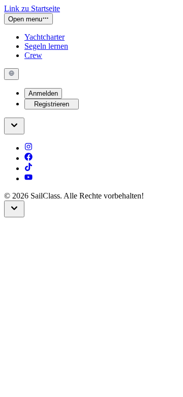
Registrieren (51, 104)
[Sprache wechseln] (11, 73)
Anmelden (43, 93)
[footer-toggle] (14, 209)
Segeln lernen (46, 46)
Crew (33, 55)
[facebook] (28, 158)
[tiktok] (28, 168)
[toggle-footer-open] (14, 126)
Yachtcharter (44, 37)
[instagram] (28, 148)
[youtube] (28, 178)
